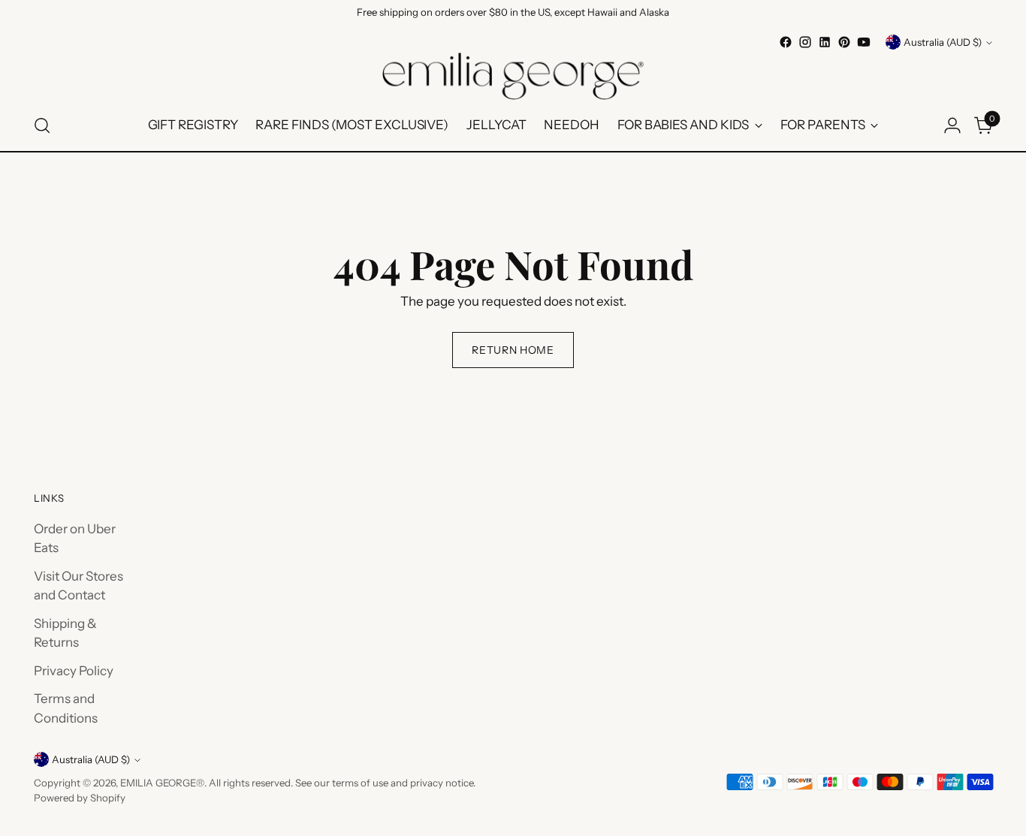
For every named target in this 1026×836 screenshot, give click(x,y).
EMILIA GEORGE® (162, 783)
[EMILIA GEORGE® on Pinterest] (844, 42)
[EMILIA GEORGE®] (513, 76)
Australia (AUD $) (943, 42)
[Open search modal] (42, 125)
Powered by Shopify (79, 798)
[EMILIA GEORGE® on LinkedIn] (824, 42)
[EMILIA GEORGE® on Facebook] (785, 42)
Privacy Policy (73, 670)
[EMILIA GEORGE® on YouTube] (864, 42)
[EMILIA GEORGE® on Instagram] (805, 42)
